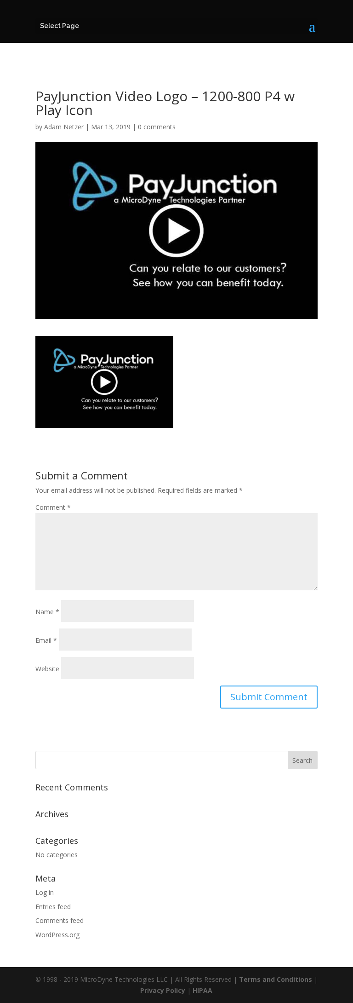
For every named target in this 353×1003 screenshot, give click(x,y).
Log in (44, 892)
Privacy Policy (162, 990)
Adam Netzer (64, 126)
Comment (53, 507)
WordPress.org (57, 934)
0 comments (157, 126)
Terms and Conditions (275, 979)
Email (46, 640)
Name (47, 611)
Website (47, 668)
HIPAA (202, 990)
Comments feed (59, 920)
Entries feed (53, 906)
